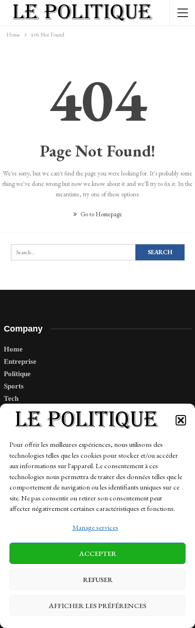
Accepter (97, 553)
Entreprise (20, 361)
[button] (181, 420)
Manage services (95, 527)
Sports (14, 386)
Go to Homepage (100, 214)
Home (13, 349)
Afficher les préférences (97, 605)
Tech (11, 398)
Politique (17, 374)
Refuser (98, 579)
